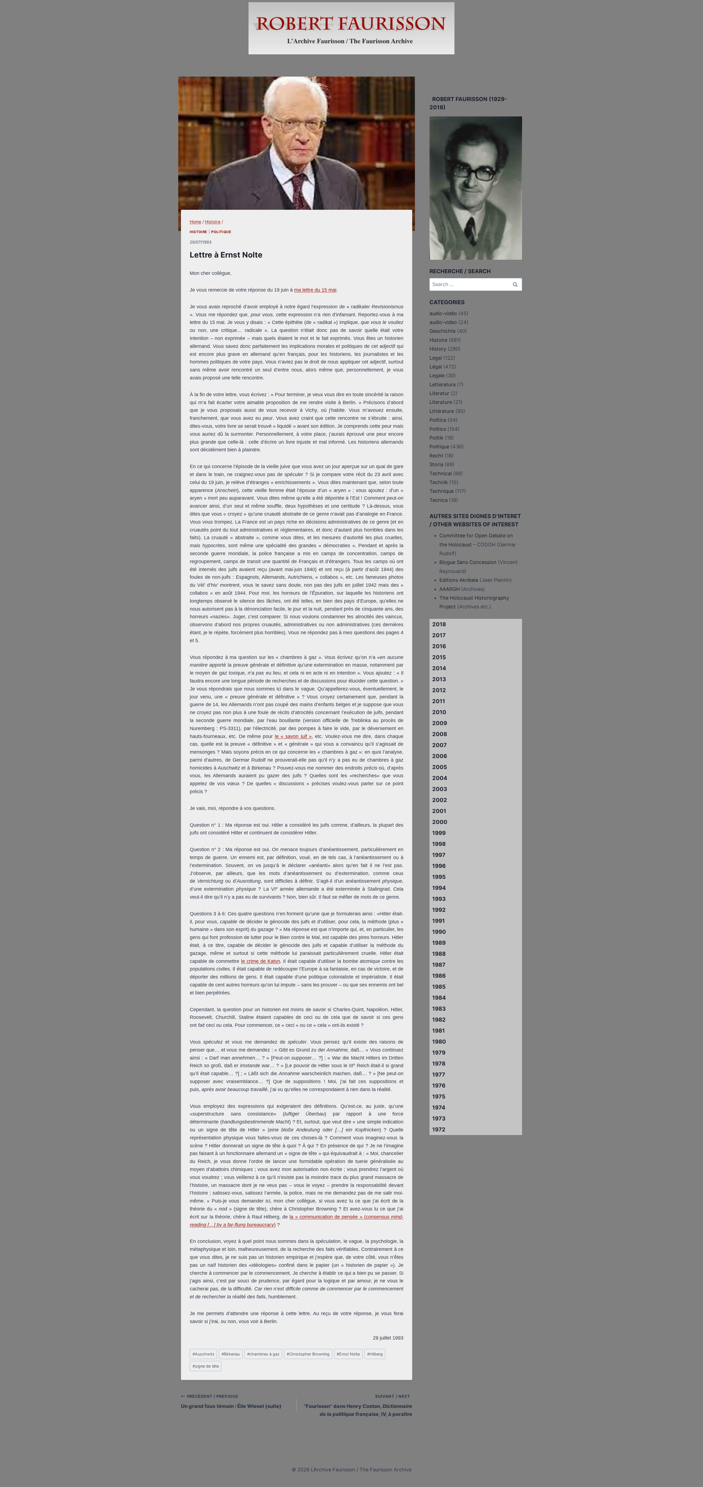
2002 (439, 800)
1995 (439, 877)
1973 (438, 1118)
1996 (439, 866)
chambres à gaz (263, 1354)
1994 (439, 888)
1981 (438, 1030)
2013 (439, 679)
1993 (439, 899)
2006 (439, 756)
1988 (439, 954)
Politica (437, 420)
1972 (438, 1129)
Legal (435, 358)
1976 (438, 1085)
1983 (439, 1008)
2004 (439, 778)
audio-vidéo (443, 313)
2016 (439, 646)
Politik (436, 438)
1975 (438, 1096)
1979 (438, 1052)
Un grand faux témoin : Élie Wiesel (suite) (231, 1401)
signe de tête (206, 1366)
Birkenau (231, 1354)
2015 (439, 657)
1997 (438, 855)
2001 (439, 811)
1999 (439, 833)
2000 (439, 822)
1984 (439, 997)
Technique (441, 491)
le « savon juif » (293, 736)
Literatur (439, 393)
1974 (438, 1107)
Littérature (441, 411)
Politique (221, 232)
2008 (439, 734)
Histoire (198, 232)
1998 (439, 844)
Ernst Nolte (348, 1354)
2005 (439, 767)
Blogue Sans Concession (467, 562)
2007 (439, 745)
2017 (439, 635)
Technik (438, 482)
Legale (437, 375)
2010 (439, 712)
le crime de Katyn (260, 961)
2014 (439, 668)
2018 (439, 624)
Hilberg (375, 1354)
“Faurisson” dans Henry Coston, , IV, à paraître (358, 1405)
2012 (439, 690)
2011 (438, 701)
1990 (439, 932)
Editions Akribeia (458, 580)
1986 (439, 975)
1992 (439, 910)
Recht (436, 456)
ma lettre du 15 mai (315, 290)
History (437, 349)
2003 (439, 789)
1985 (439, 986)
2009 (439, 723)
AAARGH (449, 589)
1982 (439, 1019)
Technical (440, 473)
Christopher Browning (308, 1354)
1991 (438, 921)
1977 (438, 1074)
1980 (439, 1041)
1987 (438, 964)
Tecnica (438, 500)
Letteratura (442, 384)
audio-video (443, 322)
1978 (438, 1063)
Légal (435, 367)
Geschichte (442, 331)
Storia (436, 464)
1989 (439, 943)
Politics (437, 429)
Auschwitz (203, 1354)
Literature (440, 402)
